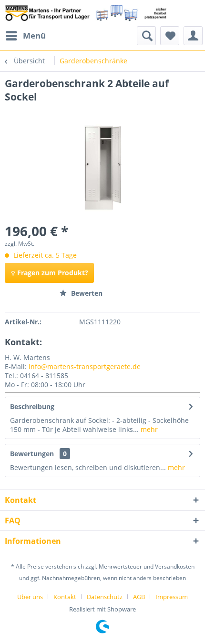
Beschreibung (32, 406)
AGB (139, 596)
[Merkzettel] (169, 35)
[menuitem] (25, 35)
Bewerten (85, 293)
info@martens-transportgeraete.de (85, 366)
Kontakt (64, 596)
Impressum (171, 596)
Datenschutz (105, 596)
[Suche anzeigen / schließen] (146, 35)
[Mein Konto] (193, 35)
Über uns (30, 596)
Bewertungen (32, 453)
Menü (34, 35)
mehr (148, 429)
